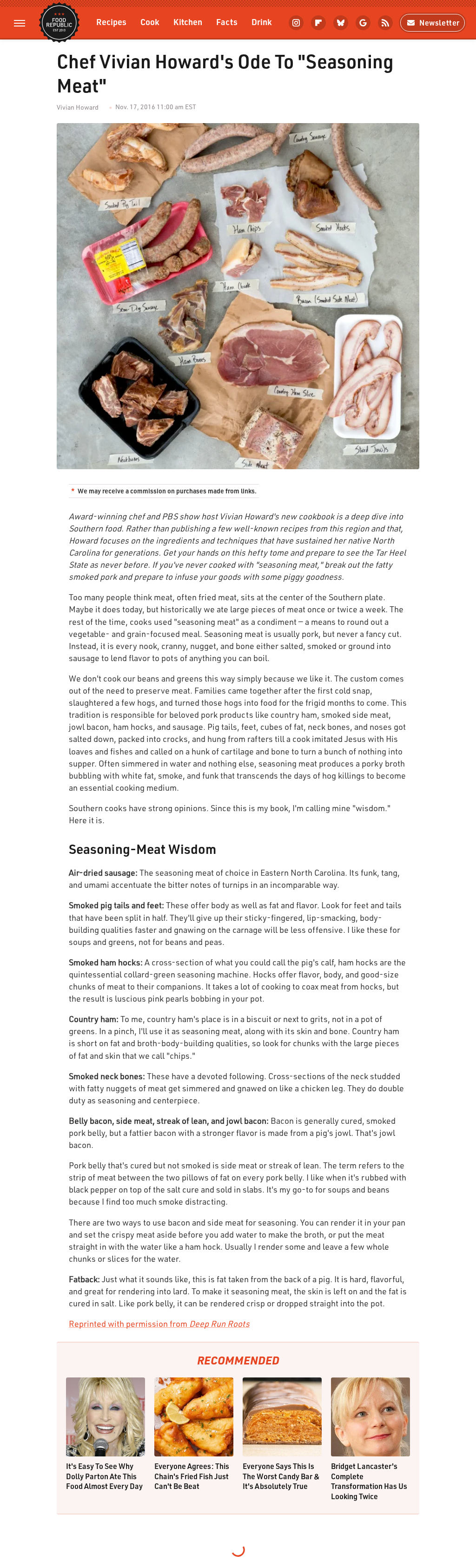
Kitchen (187, 21)
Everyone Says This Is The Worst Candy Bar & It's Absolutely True (281, 1476)
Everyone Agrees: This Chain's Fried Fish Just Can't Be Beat (191, 1476)
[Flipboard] (318, 22)
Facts (227, 21)
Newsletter (439, 22)
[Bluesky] (340, 22)
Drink (261, 21)
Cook (149, 21)
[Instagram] (296, 22)
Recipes (111, 21)
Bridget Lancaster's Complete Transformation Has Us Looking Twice (369, 1481)
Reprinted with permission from (159, 1323)
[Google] (363, 22)
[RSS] (385, 22)
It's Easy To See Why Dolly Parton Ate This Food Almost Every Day (104, 1476)
